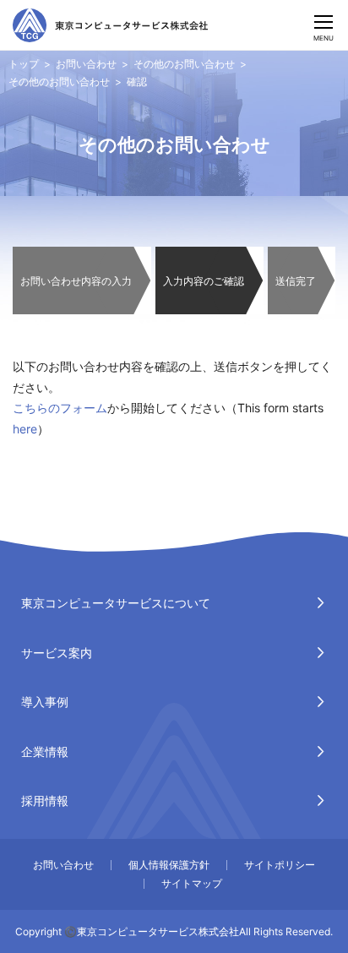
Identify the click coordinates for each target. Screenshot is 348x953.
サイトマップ (191, 883)
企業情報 (44, 751)
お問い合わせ (86, 63)
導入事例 (44, 701)
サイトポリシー (279, 864)
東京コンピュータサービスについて (115, 603)
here (25, 429)
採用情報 (44, 800)
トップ (23, 63)
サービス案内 (56, 652)
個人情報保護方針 (168, 864)
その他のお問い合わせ (184, 63)
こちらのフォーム (60, 407)
